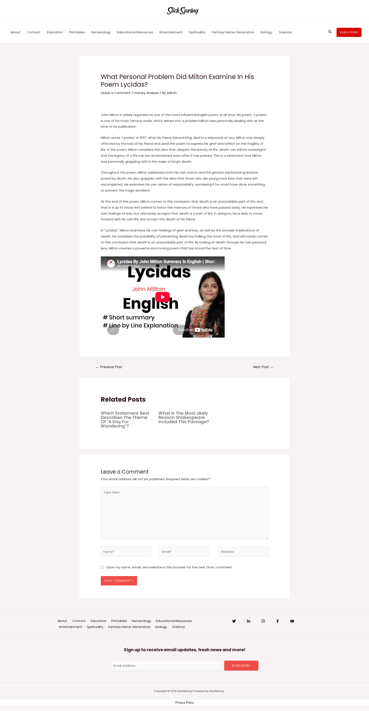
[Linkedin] (248, 621)
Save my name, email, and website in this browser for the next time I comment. (170, 567)
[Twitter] (234, 621)
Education (55, 32)
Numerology (101, 32)
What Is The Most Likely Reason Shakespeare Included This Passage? (183, 417)
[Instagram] (263, 621)
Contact (34, 32)
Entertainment (171, 32)
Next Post (263, 366)
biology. (267, 32)
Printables (77, 32)
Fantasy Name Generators (233, 32)
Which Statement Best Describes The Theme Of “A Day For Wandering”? (125, 419)
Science (285, 32)
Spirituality (197, 32)
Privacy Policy (184, 702)
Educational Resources (135, 32)
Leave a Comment (116, 93)
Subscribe (241, 666)
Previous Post (109, 366)
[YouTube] (292, 621)
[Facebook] (278, 621)
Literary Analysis (146, 93)
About (15, 32)
